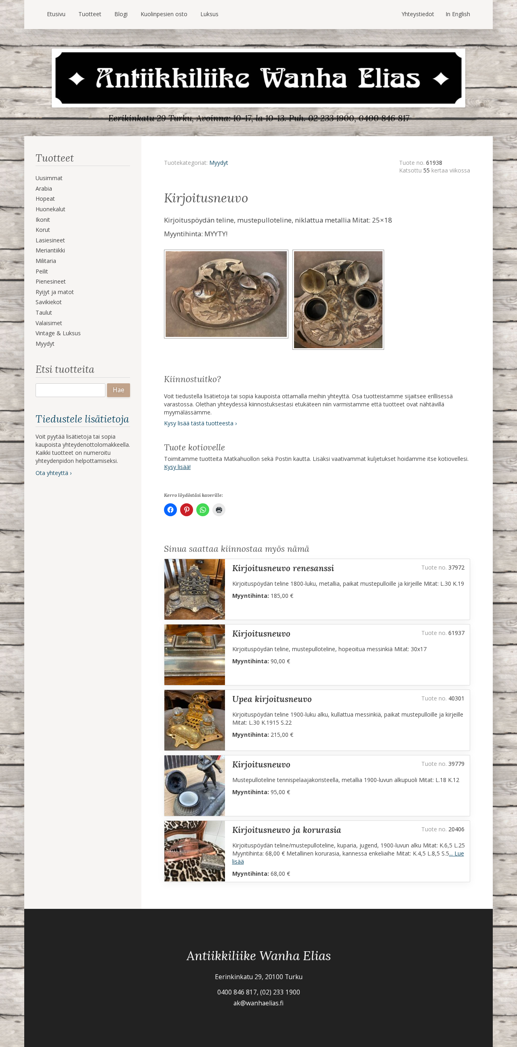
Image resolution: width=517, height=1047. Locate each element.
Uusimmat (49, 178)
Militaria (46, 261)
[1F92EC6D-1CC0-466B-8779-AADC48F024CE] (228, 252)
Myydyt (45, 343)
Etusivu (56, 14)
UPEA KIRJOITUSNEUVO (272, 699)
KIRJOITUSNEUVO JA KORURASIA (286, 829)
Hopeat (45, 198)
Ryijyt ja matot (55, 292)
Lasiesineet (50, 240)
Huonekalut (50, 209)
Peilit (42, 271)
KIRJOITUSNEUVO (261, 633)
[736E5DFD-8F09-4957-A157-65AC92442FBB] (339, 252)
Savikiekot (49, 302)
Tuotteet (89, 14)
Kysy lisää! (177, 467)
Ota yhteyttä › (53, 473)
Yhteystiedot (417, 14)
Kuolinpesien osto (164, 14)
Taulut (44, 312)
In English (458, 14)
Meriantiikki (50, 250)
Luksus (209, 14)
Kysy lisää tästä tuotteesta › (200, 423)
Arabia (44, 188)
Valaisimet (49, 323)
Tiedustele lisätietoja (82, 418)
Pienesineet (51, 281)
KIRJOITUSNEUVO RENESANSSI (283, 568)
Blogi (121, 14)
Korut (43, 229)
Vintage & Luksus (58, 333)
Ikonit (43, 219)
